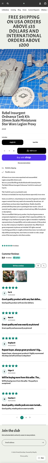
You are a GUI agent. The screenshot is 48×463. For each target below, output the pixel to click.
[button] (7, 246)
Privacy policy (24, 456)
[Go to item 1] (8, 276)
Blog (19, 10)
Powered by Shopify (31, 452)
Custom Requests (33, 10)
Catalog (13, 10)
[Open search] (7, 3)
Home (24, 10)
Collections (5, 10)
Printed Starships (20, 452)
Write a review (18, 266)
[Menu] (2, 3)
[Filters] (38, 266)
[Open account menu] (40, 3)
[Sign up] (43, 442)
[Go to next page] (30, 417)
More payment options (24, 163)
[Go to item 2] (21, 276)
